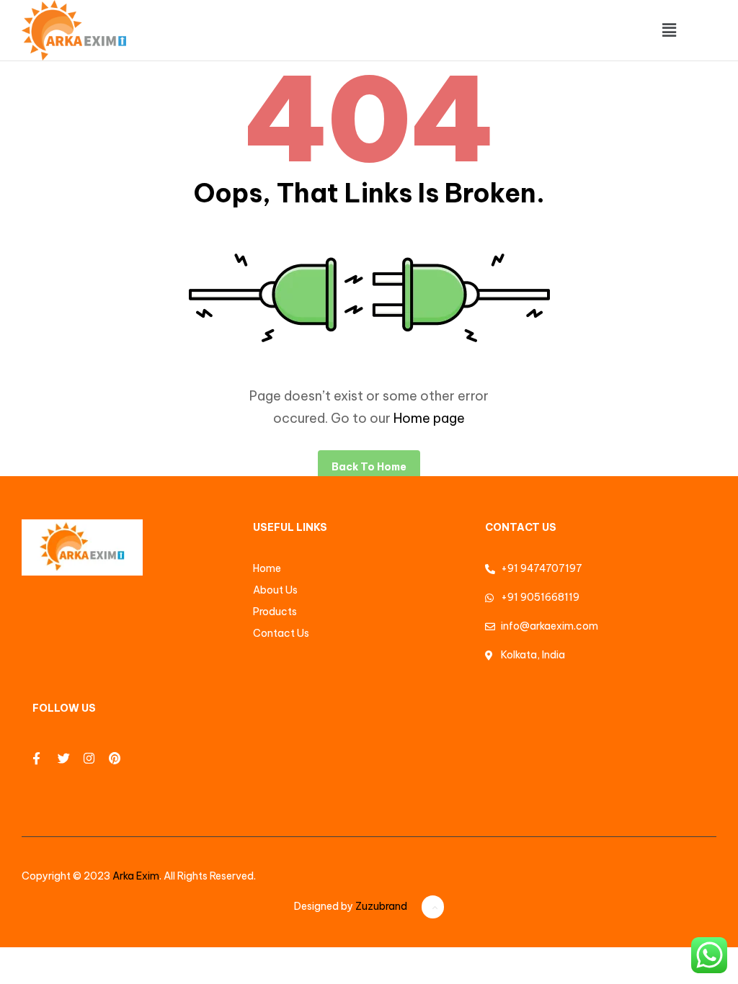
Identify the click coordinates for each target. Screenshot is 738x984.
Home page (429, 418)
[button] (669, 30)
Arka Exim (135, 875)
